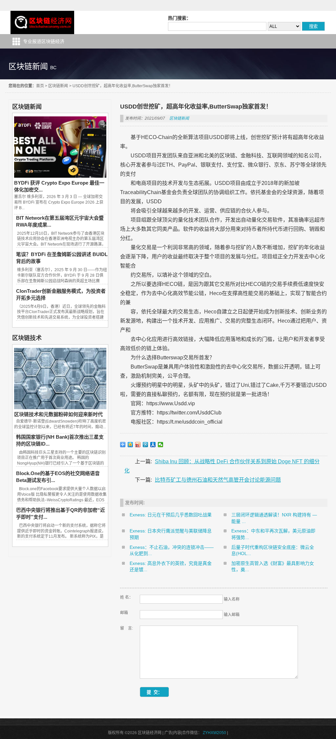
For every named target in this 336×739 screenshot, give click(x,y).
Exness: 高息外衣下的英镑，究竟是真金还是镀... (171, 566)
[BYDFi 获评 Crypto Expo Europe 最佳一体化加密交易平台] (60, 176)
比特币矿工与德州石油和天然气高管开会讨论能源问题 (218, 480)
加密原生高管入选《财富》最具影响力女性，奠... (272, 566)
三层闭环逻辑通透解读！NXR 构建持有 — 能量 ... (274, 518)
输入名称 (232, 599)
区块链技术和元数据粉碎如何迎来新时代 (58, 414)
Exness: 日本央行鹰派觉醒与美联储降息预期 (171, 534)
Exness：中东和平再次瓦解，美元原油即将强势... (273, 534)
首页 (40, 86)
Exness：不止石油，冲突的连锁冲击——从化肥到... (172, 550)
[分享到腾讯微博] (145, 444)
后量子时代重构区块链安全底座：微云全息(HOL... (272, 550)
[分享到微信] (160, 444)
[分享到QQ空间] (130, 444)
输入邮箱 (232, 614)
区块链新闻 (58, 86)
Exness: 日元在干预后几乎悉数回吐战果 (171, 514)
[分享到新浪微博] (138, 444)
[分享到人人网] (153, 444)
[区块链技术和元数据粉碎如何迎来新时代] (60, 407)
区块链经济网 (42, 22)
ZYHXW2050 (214, 732)
